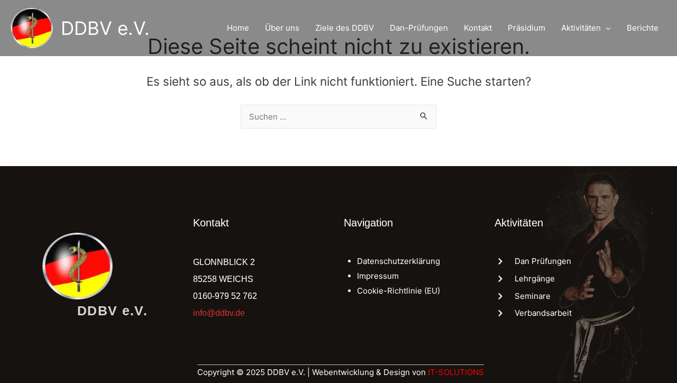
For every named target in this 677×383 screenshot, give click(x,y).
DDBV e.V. (105, 28)
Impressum (378, 276)
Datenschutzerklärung (398, 261)
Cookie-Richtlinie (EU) (398, 291)
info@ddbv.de (219, 312)
